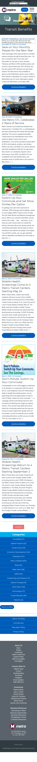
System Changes (17, 582)
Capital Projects (17, 543)
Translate (26, 5)
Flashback (17, 556)
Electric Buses (19, 694)
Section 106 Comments (18, 703)
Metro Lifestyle (16, 561)
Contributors (18, 623)
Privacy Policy (18, 632)
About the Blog (18, 619)
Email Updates (18, 680)
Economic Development (16, 552)
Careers (18, 671)
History (18, 650)
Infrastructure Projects (18, 698)
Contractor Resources (18, 719)
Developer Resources (18, 715)
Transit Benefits (17, 596)
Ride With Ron (18, 682)
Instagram (18, 677)
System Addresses (18, 654)
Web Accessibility (18, 659)
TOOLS (24, 10)
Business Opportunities (18, 713)
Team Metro (17, 587)
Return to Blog (7, 607)
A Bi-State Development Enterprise (23, 748)
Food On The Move (18, 696)
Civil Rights (19, 661)
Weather (17, 600)
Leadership (18, 652)
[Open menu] (32, 10)
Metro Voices (18, 701)
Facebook (18, 675)
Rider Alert (16, 569)
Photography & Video (18, 717)
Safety (16, 574)
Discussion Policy (18, 627)
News (17, 565)
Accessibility (17, 539)
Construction (17, 548)
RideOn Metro (18, 690)
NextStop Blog (18, 673)
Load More (18, 527)
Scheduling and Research (17, 578)
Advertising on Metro (18, 710)
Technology (17, 591)
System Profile (18, 657)
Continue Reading (18, 87)
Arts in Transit (18, 692)
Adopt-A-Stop (18, 669)
